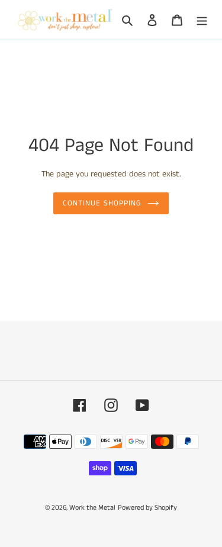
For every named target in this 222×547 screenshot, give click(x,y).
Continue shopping (102, 203)
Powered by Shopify (147, 508)
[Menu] (201, 20)
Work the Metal (92, 508)
